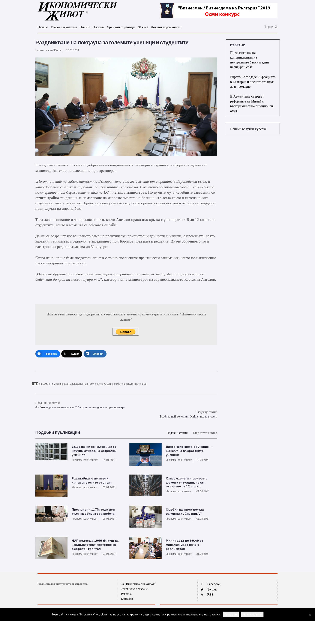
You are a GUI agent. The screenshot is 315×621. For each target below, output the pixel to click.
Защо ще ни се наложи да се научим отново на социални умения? (94, 451)
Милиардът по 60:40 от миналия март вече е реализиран (185, 544)
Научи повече (252, 614)
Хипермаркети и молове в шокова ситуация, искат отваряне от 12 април (187, 482)
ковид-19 (66, 383)
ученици (142, 383)
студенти (132, 383)
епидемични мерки (50, 383)
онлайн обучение (90, 383)
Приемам (230, 614)
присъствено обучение (113, 383)
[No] (310, 615)
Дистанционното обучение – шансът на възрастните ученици (188, 451)
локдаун (76, 383)
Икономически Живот (48, 50)
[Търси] (246, 26)
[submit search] (276, 27)
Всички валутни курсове (248, 129)
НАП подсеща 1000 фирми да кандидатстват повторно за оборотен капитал (95, 544)
